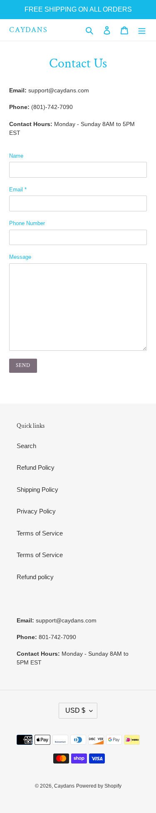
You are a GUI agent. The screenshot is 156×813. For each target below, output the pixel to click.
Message (20, 257)
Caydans (28, 30)
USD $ (75, 710)
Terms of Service (40, 533)
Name (16, 156)
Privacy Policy (36, 511)
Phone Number (27, 223)
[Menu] (142, 30)
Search (26, 445)
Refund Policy (35, 467)
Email (18, 189)
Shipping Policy (37, 489)
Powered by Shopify (98, 786)
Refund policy (35, 576)
